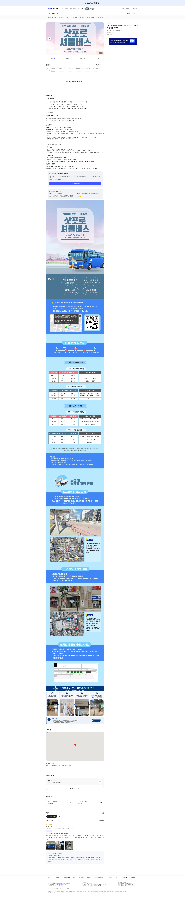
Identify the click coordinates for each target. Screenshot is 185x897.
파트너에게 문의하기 (76, 788)
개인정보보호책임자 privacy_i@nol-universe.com (127, 885)
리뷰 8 (97, 58)
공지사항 (117, 877)
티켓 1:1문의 (89, 886)
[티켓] (58, 13)
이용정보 (82, 58)
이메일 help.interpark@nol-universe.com (98, 884)
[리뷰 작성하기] (103, 813)
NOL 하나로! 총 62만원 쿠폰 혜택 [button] (69, 9)
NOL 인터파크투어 (51, 816)
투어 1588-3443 (85, 883)
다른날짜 (100, 64)
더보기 (47, 839)
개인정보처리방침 (66, 877)
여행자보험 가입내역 (98, 877)
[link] (75, 183)
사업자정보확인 (63, 884)
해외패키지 (61, 17)
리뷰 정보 (114, 32)
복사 (70, 765)
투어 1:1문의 (84, 886)
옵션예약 (53, 58)
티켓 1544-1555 (92, 883)
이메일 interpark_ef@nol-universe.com (125, 884)
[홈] (49, 13)
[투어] (53, 13)
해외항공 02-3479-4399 (87, 885)
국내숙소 (75, 17)
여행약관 (89, 877)
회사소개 (49, 877)
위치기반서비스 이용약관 (78, 877)
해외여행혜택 (90, 17)
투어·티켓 (68, 17)
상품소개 (67, 58)
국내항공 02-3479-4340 (97, 885)
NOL (60, 816)
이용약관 (57, 877)
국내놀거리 (82, 17)
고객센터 (125, 877)
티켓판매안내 (109, 877)
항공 (49, 17)
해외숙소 (54, 17)
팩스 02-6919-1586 (85, 884)
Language (133, 877)
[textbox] (75, 105)
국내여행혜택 (99, 17)
